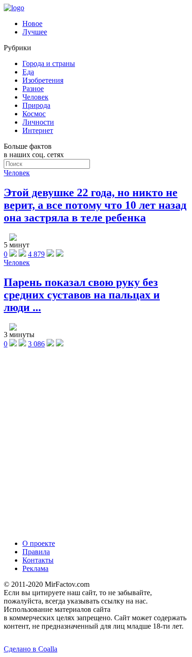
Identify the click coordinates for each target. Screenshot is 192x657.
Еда (28, 72)
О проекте (38, 543)
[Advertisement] (96, 442)
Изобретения (42, 80)
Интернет (37, 130)
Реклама (35, 568)
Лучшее (34, 32)
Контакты (38, 560)
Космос (34, 114)
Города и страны (48, 63)
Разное (33, 89)
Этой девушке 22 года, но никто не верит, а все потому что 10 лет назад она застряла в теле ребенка (95, 205)
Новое (32, 23)
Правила (36, 552)
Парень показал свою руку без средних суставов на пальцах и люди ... (82, 294)
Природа (36, 105)
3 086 (36, 344)
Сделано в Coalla (30, 649)
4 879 (36, 254)
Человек (35, 97)
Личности (38, 122)
